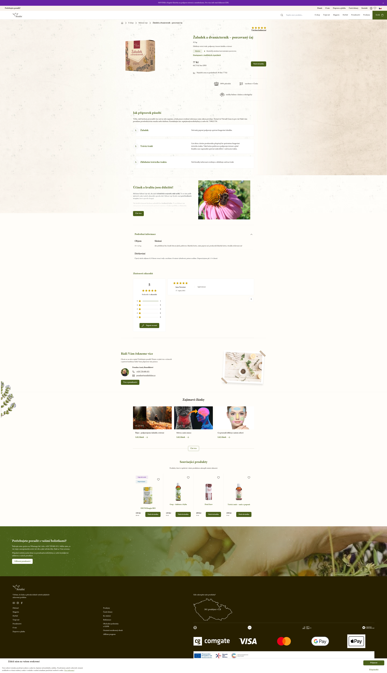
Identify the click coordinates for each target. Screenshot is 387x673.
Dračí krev (209, 504)
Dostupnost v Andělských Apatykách (207, 55)
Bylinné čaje (143, 23)
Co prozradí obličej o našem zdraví (230, 433)
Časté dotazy (353, 8)
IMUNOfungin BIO (148, 508)
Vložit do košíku (258, 64)
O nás (327, 8)
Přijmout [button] (373, 663)
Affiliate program (109, 634)
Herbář (345, 15)
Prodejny (366, 15)
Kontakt (365, 8)
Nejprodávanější (142, 477)
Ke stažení (107, 616)
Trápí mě (326, 15)
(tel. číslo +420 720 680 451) (48, 546)
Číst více (138, 213)
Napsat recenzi (151, 325)
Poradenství (355, 15)
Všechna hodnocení (258, 30)
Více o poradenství (130, 382)
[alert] (193, 665)
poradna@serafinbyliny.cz (146, 375)
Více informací (69, 670)
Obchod (16, 608)
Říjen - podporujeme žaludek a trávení (149, 433)
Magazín (336, 15)
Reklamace (107, 620)
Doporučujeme (141, 481)
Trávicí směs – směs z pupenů (239, 505)
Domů (319, 8)
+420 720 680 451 (142, 372)
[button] (374, 669)
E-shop (317, 15)
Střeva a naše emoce (183, 433)
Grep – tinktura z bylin (178, 504)
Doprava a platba (339, 8)
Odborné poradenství (22, 561)
